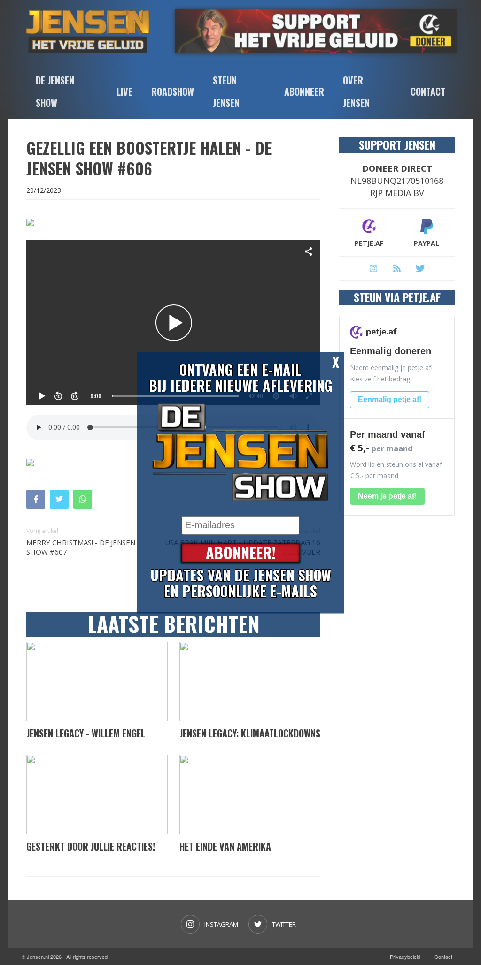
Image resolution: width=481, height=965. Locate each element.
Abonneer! (241, 553)
